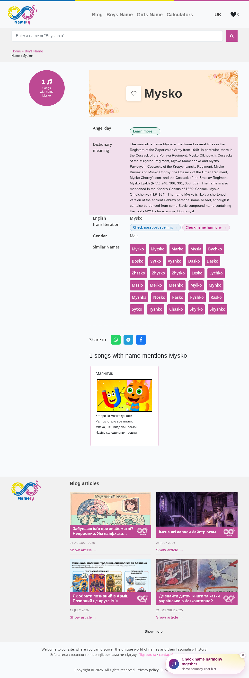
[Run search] (232, 36)
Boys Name (121, 14)
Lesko (197, 273)
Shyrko (196, 309)
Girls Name (150, 14)
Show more (154, 631)
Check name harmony (204, 227)
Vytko (155, 261)
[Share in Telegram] (128, 340)
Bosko (137, 261)
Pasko (177, 297)
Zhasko (138, 273)
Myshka (139, 297)
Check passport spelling (153, 227)
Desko (212, 261)
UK (217, 14)
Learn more (142, 131)
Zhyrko (158, 273)
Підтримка (147, 654)
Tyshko (155, 309)
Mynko (215, 285)
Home (16, 51)
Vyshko (174, 261)
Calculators (180, 14)
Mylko (196, 285)
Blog (97, 14)
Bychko (215, 249)
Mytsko (158, 249)
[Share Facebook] (141, 340)
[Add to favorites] (134, 93)
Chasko (176, 309)
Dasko (194, 261)
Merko (156, 285)
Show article (83, 550)
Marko (177, 249)
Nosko (159, 297)
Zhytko (178, 273)
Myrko (138, 249)
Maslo (137, 285)
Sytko (137, 309)
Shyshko (217, 309)
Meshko (176, 285)
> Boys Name (32, 51)
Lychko (216, 273)
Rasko (216, 297)
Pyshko (197, 297)
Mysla (195, 249)
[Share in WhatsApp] (116, 340)
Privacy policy (148, 670)
